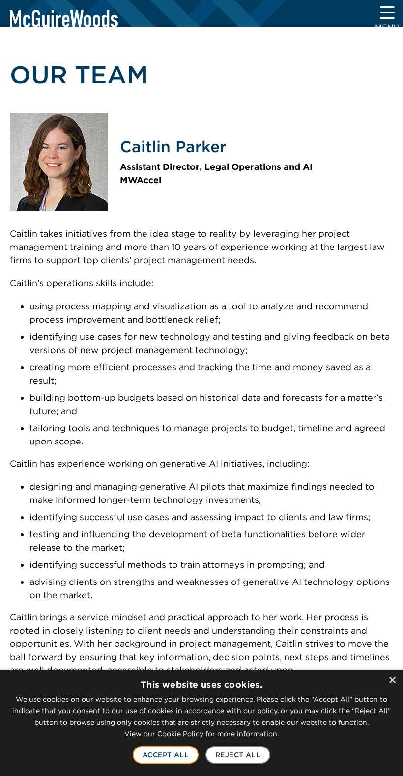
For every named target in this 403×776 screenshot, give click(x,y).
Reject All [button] (237, 755)
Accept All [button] (166, 755)
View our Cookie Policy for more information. (201, 734)
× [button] (392, 680)
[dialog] (201, 723)
